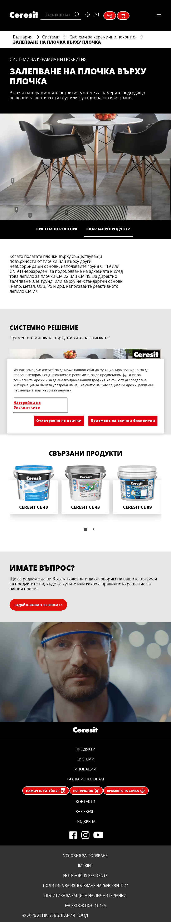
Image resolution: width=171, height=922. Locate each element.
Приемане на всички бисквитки (123, 420)
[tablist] (85, 529)
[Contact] (96, 14)
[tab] (85, 529)
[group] (85, 501)
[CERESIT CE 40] (34, 489)
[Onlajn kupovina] (123, 16)
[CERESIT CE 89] (137, 489)
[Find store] (109, 16)
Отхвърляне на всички (59, 420)
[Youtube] (98, 835)
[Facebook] (73, 835)
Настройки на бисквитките (27, 405)
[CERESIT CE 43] (86, 489)
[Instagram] (85, 835)
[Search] (77, 14)
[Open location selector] (87, 14)
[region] (85, 396)
